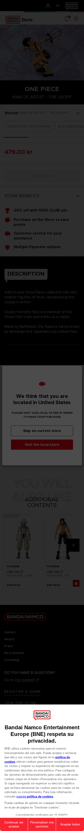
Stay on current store (42, 430)
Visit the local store (42, 444)
